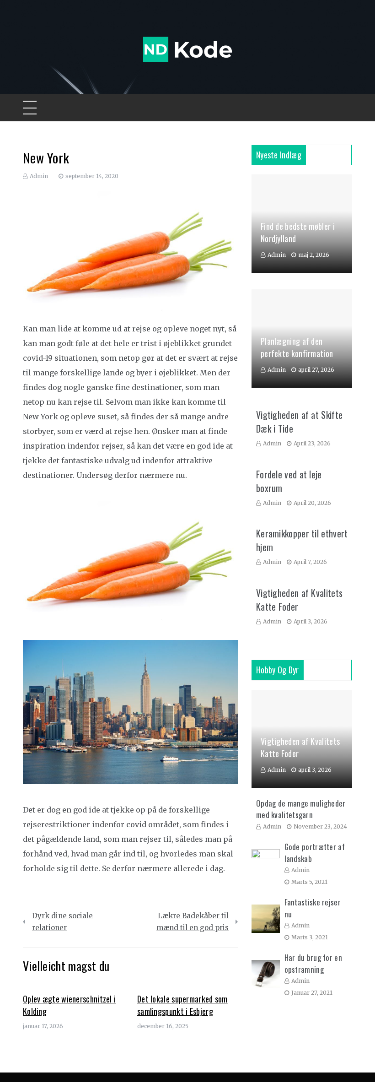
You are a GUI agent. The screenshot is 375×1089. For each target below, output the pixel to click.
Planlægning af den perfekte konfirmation (297, 347)
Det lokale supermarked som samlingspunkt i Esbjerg (182, 1005)
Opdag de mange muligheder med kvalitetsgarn (301, 809)
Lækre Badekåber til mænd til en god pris (192, 921)
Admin (39, 176)
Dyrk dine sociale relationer (62, 921)
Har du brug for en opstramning (313, 963)
